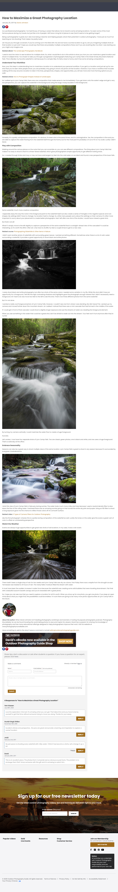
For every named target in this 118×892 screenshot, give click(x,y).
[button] (3, 26)
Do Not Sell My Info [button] (79, 879)
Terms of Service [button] (50, 879)
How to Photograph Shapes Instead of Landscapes (32, 77)
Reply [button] (80, 718)
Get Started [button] (102, 845)
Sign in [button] (79, 664)
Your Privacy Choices (10, 881)
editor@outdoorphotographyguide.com (64, 630)
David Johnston (22, 23)
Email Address (43, 668)
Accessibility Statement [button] (97, 879)
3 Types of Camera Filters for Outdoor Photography (31, 514)
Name (10, 668)
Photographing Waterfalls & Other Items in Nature (32, 231)
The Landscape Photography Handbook (27, 51)
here (16, 656)
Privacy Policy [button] (64, 879)
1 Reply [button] (72, 750)
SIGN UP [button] (73, 813)
